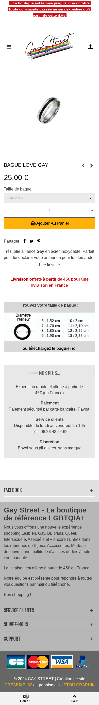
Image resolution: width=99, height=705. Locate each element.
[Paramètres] (90, 46)
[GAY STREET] (49, 46)
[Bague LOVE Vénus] (91, 166)
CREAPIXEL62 (18, 685)
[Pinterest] (39, 241)
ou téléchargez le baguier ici (49, 348)
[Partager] (24, 241)
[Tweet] (31, 241)
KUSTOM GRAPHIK (76, 685)
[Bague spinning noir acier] (83, 166)
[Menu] (8, 46)
